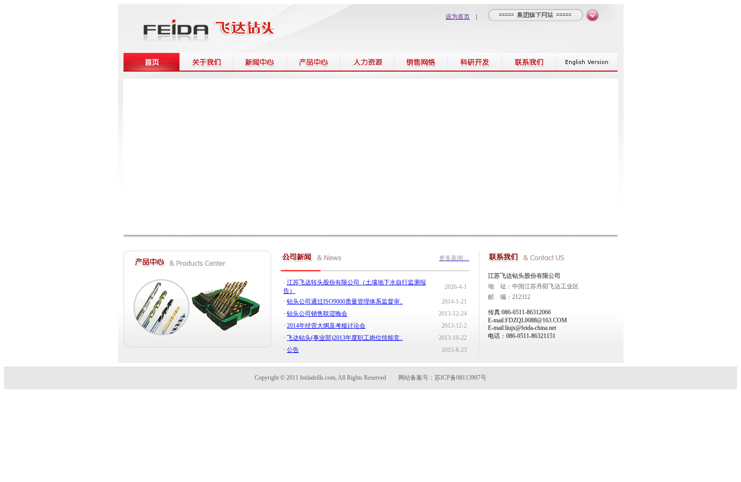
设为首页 (458, 16)
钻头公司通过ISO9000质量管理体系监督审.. (345, 301)
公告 (293, 349)
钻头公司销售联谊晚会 (317, 313)
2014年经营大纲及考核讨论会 (326, 325)
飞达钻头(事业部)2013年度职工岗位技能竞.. (345, 337)
